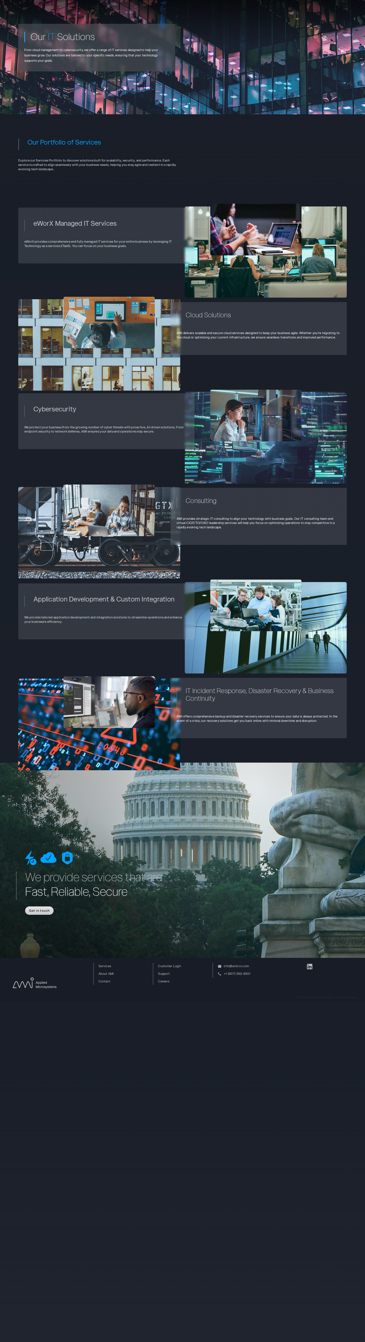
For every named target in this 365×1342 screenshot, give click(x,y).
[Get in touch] (35, 906)
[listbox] (124, 973)
